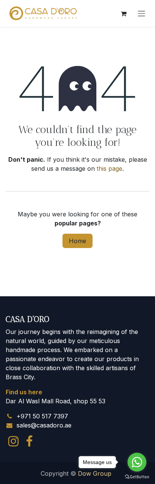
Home (77, 241)
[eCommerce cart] (123, 13)
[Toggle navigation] (141, 13)
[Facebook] (29, 441)
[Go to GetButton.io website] (137, 476)
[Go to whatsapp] (137, 462)
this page (109, 168)
